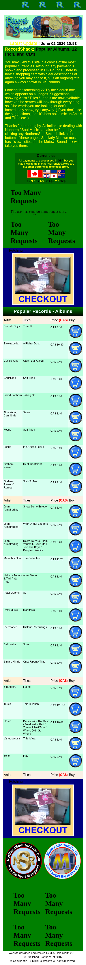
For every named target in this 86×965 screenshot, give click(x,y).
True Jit (27, 326)
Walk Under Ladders (35, 523)
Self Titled (29, 378)
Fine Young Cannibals (10, 414)
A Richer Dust (31, 343)
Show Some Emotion (35, 506)
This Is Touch (31, 704)
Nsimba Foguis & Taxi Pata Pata (13, 578)
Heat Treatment (32, 464)
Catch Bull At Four (34, 360)
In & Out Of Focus (33, 446)
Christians (10, 378)
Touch (7, 704)
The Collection (32, 558)
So (24, 592)
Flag (25, 755)
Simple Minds (12, 661)
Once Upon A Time (34, 661)
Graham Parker (8, 466)
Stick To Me (30, 481)
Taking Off (29, 395)
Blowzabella (11, 343)
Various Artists (12, 738)
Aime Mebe (30, 575)
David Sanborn (13, 395)
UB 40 (7, 721)
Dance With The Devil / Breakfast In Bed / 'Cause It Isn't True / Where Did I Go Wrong (36, 727)
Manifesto (29, 610)
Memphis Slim (12, 558)
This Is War (29, 738)
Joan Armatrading (11, 508)
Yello (7, 755)
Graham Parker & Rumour (9, 484)
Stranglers (10, 686)
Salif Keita (10, 644)
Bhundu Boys (12, 326)
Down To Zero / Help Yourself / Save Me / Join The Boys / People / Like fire (35, 545)
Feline (27, 686)
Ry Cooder (10, 627)
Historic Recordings (35, 627)
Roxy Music (11, 610)
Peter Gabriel (12, 592)
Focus (7, 429)
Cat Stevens (11, 360)
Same (26, 412)
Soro (26, 644)
